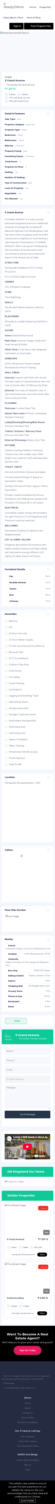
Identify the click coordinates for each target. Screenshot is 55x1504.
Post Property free (40, 26)
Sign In (17, 26)
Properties (45, 7)
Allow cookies (27, 1501)
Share (17, 1021)
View (42, 1254)
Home (32, 7)
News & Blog (33, 17)
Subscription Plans (13, 17)
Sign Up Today (28, 1350)
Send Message (27, 1114)
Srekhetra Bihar (15, 1298)
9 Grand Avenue (15, 1239)
